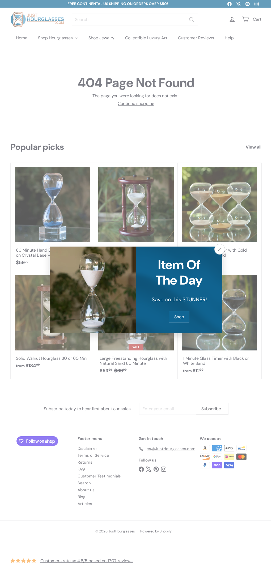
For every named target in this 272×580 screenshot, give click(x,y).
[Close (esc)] (217, 249)
